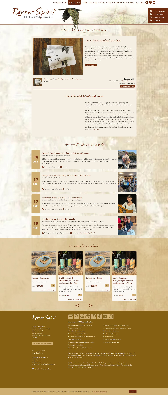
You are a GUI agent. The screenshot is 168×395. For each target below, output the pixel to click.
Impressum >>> (36, 360)
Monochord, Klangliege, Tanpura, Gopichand (116, 325)
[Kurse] (76, 316)
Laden (84, 3)
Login (140, 3)
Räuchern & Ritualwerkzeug (77, 331)
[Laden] (93, 316)
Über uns (120, 3)
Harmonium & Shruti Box (111, 331)
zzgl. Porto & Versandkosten (127, 81)
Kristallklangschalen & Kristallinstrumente (80, 348)
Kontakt (130, 3)
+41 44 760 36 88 (40, 351)
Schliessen (133, 392)
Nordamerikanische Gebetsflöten (78, 334)
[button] (77, 305)
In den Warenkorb (128, 86)
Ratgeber (110, 3)
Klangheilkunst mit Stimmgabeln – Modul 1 (58, 219)
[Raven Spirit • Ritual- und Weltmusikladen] (34, 13)
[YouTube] (154, 2)
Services (93, 3)
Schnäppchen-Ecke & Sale (111, 342)
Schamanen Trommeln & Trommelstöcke (80, 325)
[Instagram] (150, 2)
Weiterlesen (90, 65)
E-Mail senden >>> (37, 353)
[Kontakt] (87, 316)
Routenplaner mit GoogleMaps (42, 343)
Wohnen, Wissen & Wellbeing (112, 339)
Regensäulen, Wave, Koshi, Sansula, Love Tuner (117, 328)
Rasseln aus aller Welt (75, 328)
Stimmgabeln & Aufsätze (76, 345)
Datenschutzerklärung (100, 392)
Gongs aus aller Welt (75, 339)
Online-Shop (74, 3)
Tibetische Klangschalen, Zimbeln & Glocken (81, 342)
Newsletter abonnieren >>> (40, 357)
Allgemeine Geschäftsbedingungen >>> (44, 364)
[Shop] (70, 316)
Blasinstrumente (108, 336)
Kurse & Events (60, 3)
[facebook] (146, 2)
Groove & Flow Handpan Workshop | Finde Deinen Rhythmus (65, 153)
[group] (43, 271)
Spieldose (96, 129)
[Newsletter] (82, 316)
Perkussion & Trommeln (111, 334)
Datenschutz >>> (37, 362)
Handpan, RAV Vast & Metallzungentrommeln (82, 336)
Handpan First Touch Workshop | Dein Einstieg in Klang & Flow (66, 175)
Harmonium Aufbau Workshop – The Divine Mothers (62, 197)
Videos (101, 3)
